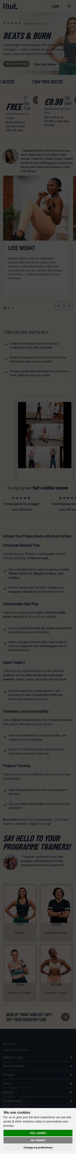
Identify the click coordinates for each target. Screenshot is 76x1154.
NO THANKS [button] (38, 1140)
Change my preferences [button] (38, 1147)
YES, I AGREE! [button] (38, 1133)
